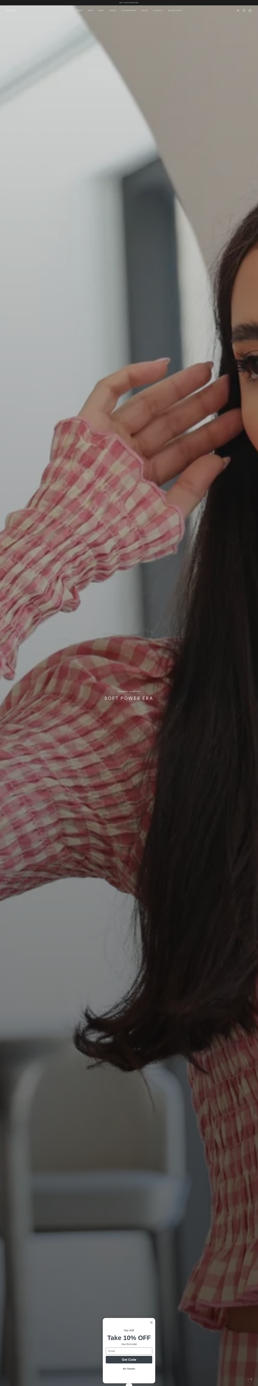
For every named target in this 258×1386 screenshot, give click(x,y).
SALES (144, 10)
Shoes (112, 10)
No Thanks (129, 1368)
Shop (101, 10)
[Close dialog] (151, 1322)
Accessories (129, 10)
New (90, 10)
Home (79, 10)
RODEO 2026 (175, 10)
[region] (129, 695)
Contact (158, 10)
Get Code (129, 1359)
